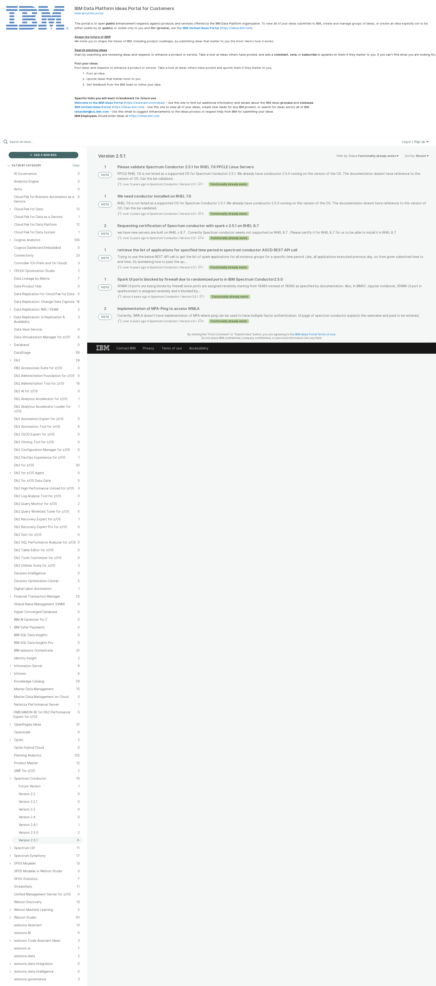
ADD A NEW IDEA (45, 155)
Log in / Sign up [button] (414, 141)
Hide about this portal (88, 13)
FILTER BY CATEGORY (26, 165)
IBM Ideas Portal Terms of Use (315, 334)
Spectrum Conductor (164, 184)
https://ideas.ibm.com (236, 28)
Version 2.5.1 (188, 184)
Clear (76, 165)
